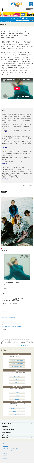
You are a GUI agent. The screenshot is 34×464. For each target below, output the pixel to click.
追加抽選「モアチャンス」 (17, 408)
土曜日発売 (17, 379)
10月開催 (17, 399)
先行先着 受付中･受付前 (17, 366)
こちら (11, 288)
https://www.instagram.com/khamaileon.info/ (11, 326)
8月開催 (17, 393)
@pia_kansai (2, 9)
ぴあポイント (17, 414)
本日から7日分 (17, 376)
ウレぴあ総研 (5, 446)
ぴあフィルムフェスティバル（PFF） (11, 448)
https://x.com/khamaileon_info (8, 322)
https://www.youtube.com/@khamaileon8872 (12, 330)
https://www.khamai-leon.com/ (8, 317)
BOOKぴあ (5, 458)
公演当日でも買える (17, 411)
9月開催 (17, 396)
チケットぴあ (5, 441)
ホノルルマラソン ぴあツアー (9, 450)
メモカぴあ (5, 455)
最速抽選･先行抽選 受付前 (17, 363)
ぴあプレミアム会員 (7, 443)
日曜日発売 (17, 382)
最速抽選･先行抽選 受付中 (17, 360)
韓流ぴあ (5, 453)
